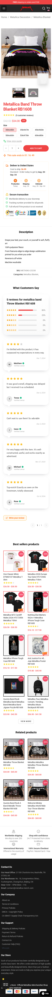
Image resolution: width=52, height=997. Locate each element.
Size (5, 125)
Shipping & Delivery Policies (13, 928)
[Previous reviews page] (32, 525)
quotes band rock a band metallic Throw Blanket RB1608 (12, 806)
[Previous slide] (5, 53)
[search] (43, 8)
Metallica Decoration (20, 17)
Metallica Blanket (42, 17)
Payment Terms (8, 932)
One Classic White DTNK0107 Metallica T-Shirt (13, 577)
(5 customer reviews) (25, 115)
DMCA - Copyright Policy (12, 912)
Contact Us (7, 940)
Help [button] (47, 993)
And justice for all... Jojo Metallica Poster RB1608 (37, 661)
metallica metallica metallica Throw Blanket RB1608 (38, 765)
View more (26, 721)
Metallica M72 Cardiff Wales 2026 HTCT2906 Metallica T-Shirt (13, 618)
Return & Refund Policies (12, 936)
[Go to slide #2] (33, 93)
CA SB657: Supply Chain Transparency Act (20, 916)
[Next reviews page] (46, 525)
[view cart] (48, 8)
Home (4, 17)
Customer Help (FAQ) (11, 944)
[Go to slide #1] (19, 93)
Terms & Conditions (10, 904)
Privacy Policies (8, 908)
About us (6, 900)
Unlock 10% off (5, 984)
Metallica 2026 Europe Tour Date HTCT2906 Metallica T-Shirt (37, 577)
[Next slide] (47, 53)
